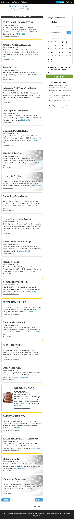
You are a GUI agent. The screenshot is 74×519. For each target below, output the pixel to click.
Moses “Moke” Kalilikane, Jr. (17, 241)
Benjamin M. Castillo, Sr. (15, 130)
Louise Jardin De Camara (15, 110)
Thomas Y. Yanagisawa (14, 479)
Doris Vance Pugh (12, 367)
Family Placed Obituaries (13, 36)
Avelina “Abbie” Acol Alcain (17, 44)
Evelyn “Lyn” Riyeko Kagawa (17, 219)
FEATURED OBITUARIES (59, 82)
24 (59, 55)
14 (48, 52)
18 (62, 52)
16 (55, 52)
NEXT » (39, 500)
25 (62, 55)
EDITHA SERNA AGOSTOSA (18, 22)
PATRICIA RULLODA (14, 416)
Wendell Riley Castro (13, 153)
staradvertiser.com (21, 513)
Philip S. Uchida (11, 459)
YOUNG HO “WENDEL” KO (17, 282)
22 (52, 55)
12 (66, 49)
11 (62, 49)
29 (52, 59)
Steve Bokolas (10, 67)
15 (52, 52)
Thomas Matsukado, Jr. (14, 322)
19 (66, 52)
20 (70, 52)
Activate (69, 2)
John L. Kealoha (11, 261)
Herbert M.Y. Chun (12, 176)
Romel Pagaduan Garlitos (15, 196)
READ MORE (20, 34)
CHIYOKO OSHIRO (13, 345)
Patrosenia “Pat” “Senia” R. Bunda (19, 88)
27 (70, 55)
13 (70, 49)
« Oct (48, 62)
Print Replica (15, 2)
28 (48, 59)
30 (55, 59)
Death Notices (10, 59)
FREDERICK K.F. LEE (14, 302)
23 (55, 55)
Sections (5, 2)
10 (59, 49)
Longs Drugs (49, 2)
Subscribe (60, 2)
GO (69, 32)
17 (59, 52)
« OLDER (6, 500)
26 (66, 55)
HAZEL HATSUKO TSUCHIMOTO (21, 438)
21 (48, 55)
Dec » (53, 62)
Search (25, 2)
